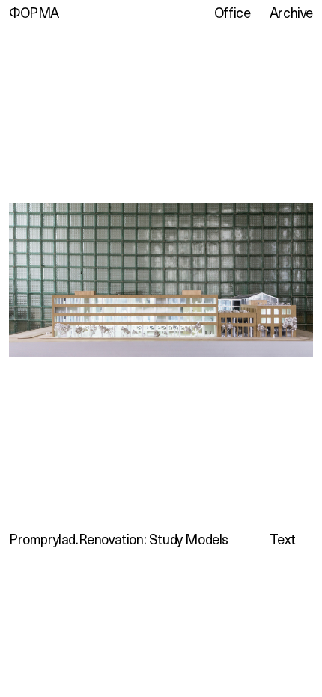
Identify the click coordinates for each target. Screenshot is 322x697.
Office (232, 12)
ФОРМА (34, 12)
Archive (291, 12)
